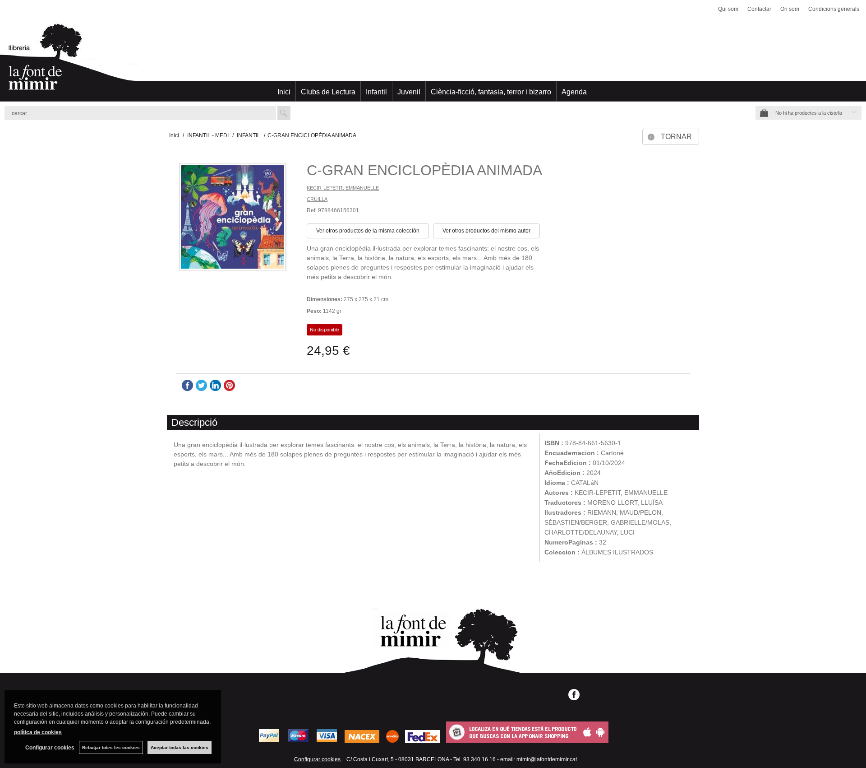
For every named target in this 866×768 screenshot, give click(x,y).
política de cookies (38, 732)
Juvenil (408, 92)
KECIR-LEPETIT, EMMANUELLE (343, 188)
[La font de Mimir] (433, 61)
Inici (283, 92)
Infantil (376, 92)
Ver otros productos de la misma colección (367, 231)
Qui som (728, 9)
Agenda (574, 92)
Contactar (759, 9)
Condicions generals (833, 9)
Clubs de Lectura (328, 92)
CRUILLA (317, 199)
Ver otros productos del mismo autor (486, 231)
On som (789, 9)
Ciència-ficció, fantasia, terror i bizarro (491, 92)
